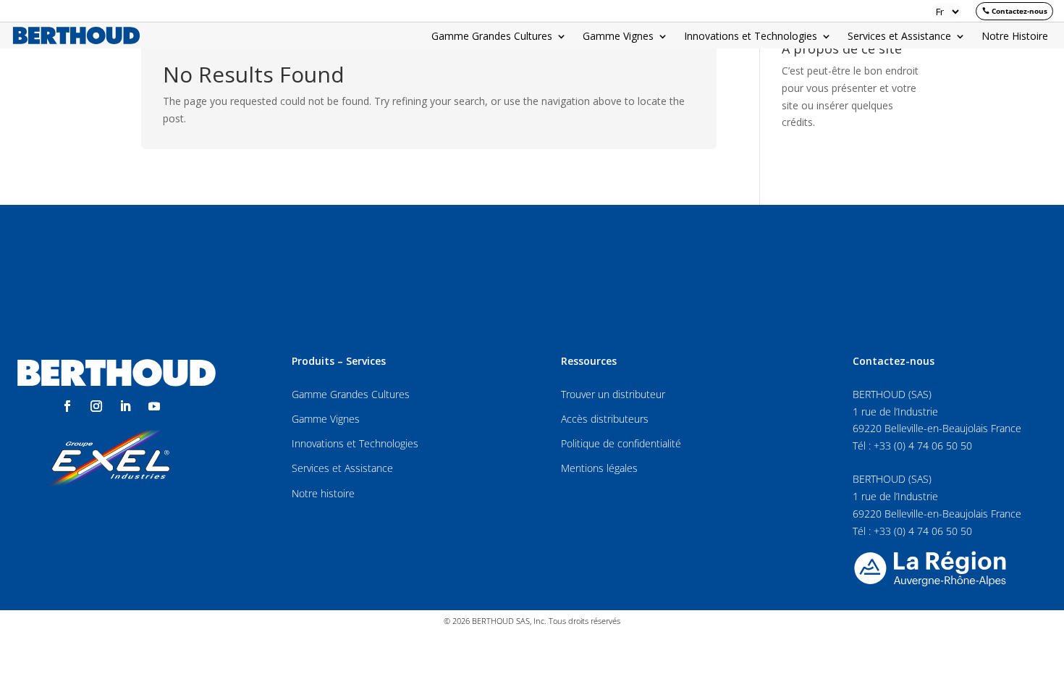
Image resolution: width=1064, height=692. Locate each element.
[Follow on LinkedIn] (125, 406)
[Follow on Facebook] (67, 406)
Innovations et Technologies (750, 37)
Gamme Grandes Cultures (491, 37)
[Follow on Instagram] (96, 406)
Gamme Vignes (618, 37)
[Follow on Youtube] (154, 406)
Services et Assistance (899, 37)
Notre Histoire (1014, 37)
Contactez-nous (1019, 11)
